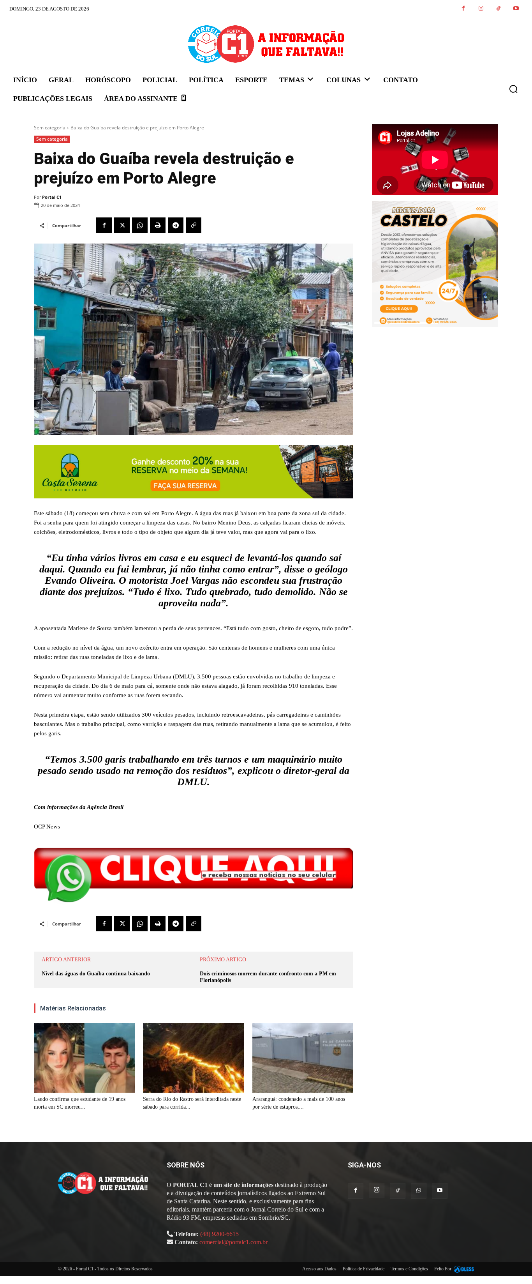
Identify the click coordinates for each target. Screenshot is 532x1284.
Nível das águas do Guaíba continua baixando (96, 974)
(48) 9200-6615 (219, 1234)
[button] (513, 88)
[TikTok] (498, 9)
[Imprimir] (158, 225)
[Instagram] (481, 9)
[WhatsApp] (140, 225)
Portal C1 (52, 197)
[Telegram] (175, 225)
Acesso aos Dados (319, 1269)
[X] (122, 225)
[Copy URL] (193, 225)
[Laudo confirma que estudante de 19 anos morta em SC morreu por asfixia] (84, 1058)
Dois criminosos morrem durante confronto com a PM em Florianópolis (268, 977)
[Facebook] (463, 9)
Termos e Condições (409, 1269)
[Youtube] (516, 9)
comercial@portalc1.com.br (233, 1242)
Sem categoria (49, 127)
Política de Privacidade (363, 1269)
